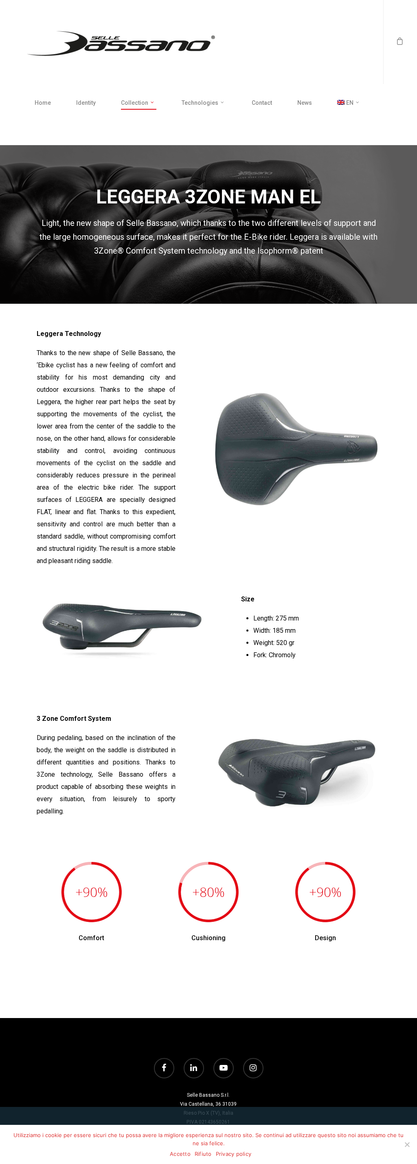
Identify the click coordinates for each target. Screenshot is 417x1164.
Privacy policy (234, 1154)
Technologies (200, 102)
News (304, 102)
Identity (86, 102)
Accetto (180, 1154)
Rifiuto (203, 1154)
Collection (134, 102)
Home (43, 102)
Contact (262, 102)
